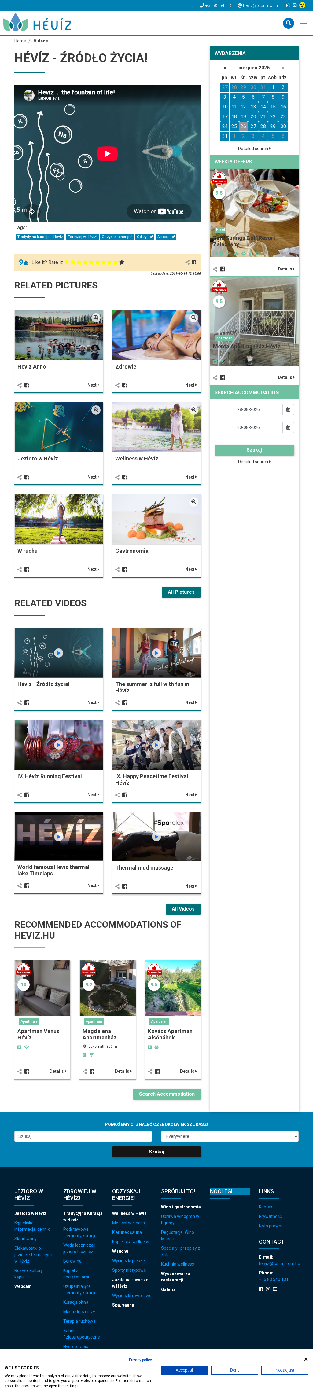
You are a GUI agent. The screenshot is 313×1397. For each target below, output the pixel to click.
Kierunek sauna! (127, 1232)
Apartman (28, 1021)
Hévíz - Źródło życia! (43, 684)
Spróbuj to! (166, 237)
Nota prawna (271, 1225)
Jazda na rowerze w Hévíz (130, 1283)
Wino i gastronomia (181, 1206)
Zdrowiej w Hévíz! (82, 237)
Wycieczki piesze (128, 1260)
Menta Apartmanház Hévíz (246, 346)
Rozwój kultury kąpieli (28, 1273)
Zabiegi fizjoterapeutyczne (81, 1334)
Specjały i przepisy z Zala (180, 1251)
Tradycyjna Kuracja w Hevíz (83, 1216)
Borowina (72, 1261)
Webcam (23, 1286)
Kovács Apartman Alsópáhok (170, 1034)
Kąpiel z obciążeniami (76, 1273)
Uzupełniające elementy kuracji (79, 1289)
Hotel (220, 230)
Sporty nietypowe (129, 1270)
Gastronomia (132, 551)
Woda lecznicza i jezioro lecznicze (79, 1248)
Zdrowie (125, 366)
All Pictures (181, 592)
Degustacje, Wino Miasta (177, 1235)
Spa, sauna (123, 1305)
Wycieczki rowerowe (132, 1295)
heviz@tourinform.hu (279, 1263)
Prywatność (270, 1216)
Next (92, 385)
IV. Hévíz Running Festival (49, 776)
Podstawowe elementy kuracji (79, 1232)
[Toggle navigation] (304, 23)
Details (57, 1071)
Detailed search (253, 148)
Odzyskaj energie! (117, 237)
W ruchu (27, 551)
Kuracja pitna (75, 1302)
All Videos (183, 909)
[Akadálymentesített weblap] (303, 5)
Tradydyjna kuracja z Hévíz (40, 237)
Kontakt (266, 1206)
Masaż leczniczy (79, 1311)
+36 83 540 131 (274, 1279)
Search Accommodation (167, 1094)
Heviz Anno (31, 366)
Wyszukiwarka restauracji (175, 1276)
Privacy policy (140, 1360)
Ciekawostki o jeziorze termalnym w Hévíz (33, 1254)
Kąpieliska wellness (130, 1241)
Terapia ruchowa (79, 1321)
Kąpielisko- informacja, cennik (32, 1226)
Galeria (168, 1289)
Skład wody (25, 1238)
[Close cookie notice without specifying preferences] (306, 1359)
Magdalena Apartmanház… (102, 1034)
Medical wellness (128, 1222)
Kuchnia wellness (177, 1264)
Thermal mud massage (144, 867)
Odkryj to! (145, 237)
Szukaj (254, 450)
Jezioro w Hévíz (37, 458)
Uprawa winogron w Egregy (180, 1219)
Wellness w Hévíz (136, 458)
